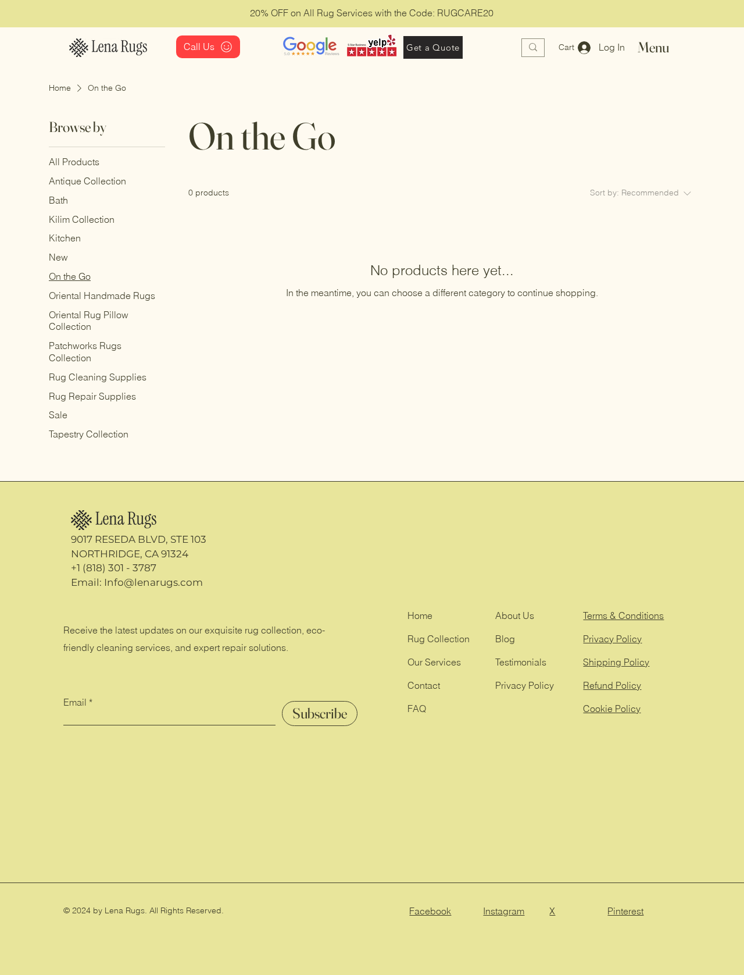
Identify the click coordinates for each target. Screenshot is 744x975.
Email (75, 702)
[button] (573, 47)
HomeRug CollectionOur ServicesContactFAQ (438, 662)
